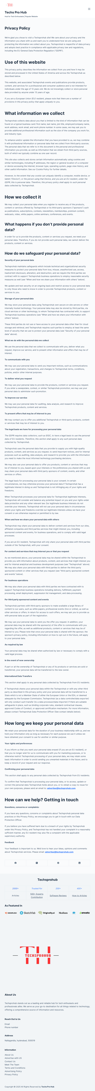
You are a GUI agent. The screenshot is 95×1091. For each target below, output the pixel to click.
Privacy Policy (11, 1074)
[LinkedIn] (79, 863)
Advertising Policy (13, 1071)
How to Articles (79, 895)
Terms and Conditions (15, 1068)
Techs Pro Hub (16, 12)
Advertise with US (13, 1058)
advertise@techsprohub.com (61, 788)
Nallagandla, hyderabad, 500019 (20, 1040)
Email (7, 1024)
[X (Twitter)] (37, 863)
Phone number (11, 1027)
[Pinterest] (58, 863)
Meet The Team (12, 1064)
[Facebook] (15, 863)
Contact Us (10, 1061)
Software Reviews (58, 895)
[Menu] (89, 9)
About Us (9, 1055)
